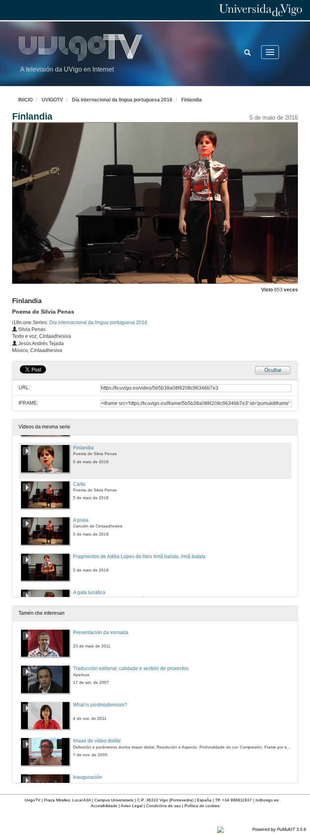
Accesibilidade (104, 805)
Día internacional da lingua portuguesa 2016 (122, 100)
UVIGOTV (52, 100)
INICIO (25, 100)
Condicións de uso (163, 805)
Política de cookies (202, 805)
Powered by (279, 829)
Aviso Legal (131, 805)
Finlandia (191, 100)
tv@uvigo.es (267, 800)
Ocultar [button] (272, 370)
